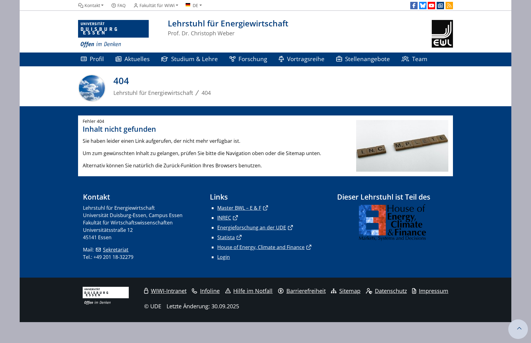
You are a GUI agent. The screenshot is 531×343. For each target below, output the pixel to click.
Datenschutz (391, 290)
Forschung (252, 59)
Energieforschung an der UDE (251, 227)
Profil (97, 59)
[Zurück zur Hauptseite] (442, 34)
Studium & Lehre (194, 59)
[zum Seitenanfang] (518, 329)
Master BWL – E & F (239, 208)
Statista (226, 237)
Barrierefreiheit (306, 290)
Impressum (433, 290)
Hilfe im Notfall (253, 290)
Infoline (210, 290)
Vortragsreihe (305, 59)
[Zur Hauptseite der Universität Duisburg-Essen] (113, 34)
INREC (224, 217)
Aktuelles (137, 59)
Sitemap (349, 290)
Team (419, 59)
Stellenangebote (367, 59)
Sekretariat (115, 249)
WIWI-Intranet (169, 290)
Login (223, 257)
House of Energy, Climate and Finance (261, 247)
